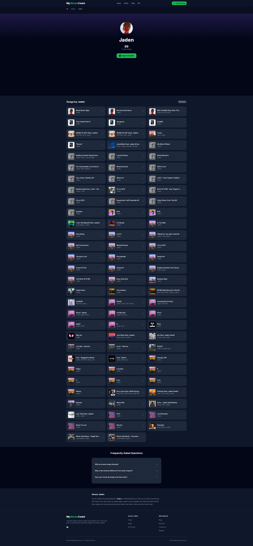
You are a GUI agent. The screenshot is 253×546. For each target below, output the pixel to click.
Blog (133, 3)
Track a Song (180, 3)
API (139, 3)
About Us (162, 523)
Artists (126, 3)
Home (119, 3)
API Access (131, 527)
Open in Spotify (128, 56)
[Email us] (67, 527)
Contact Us (162, 527)
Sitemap (161, 530)
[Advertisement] (126, 81)
